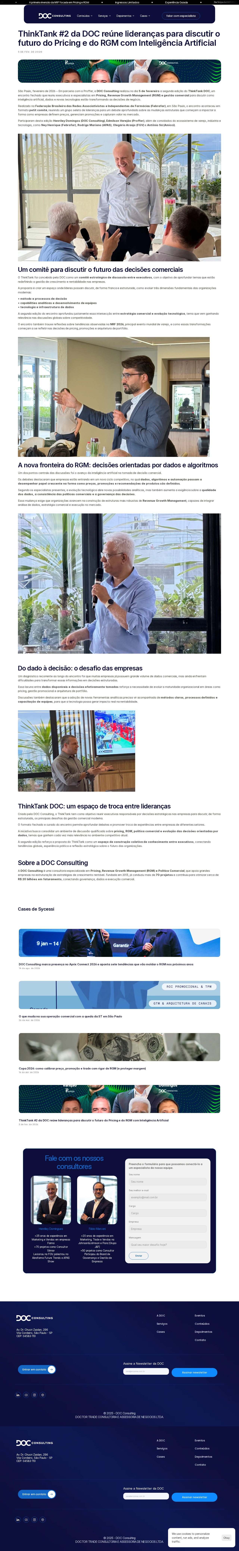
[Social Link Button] (18, 1395)
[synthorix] (34, 1318)
